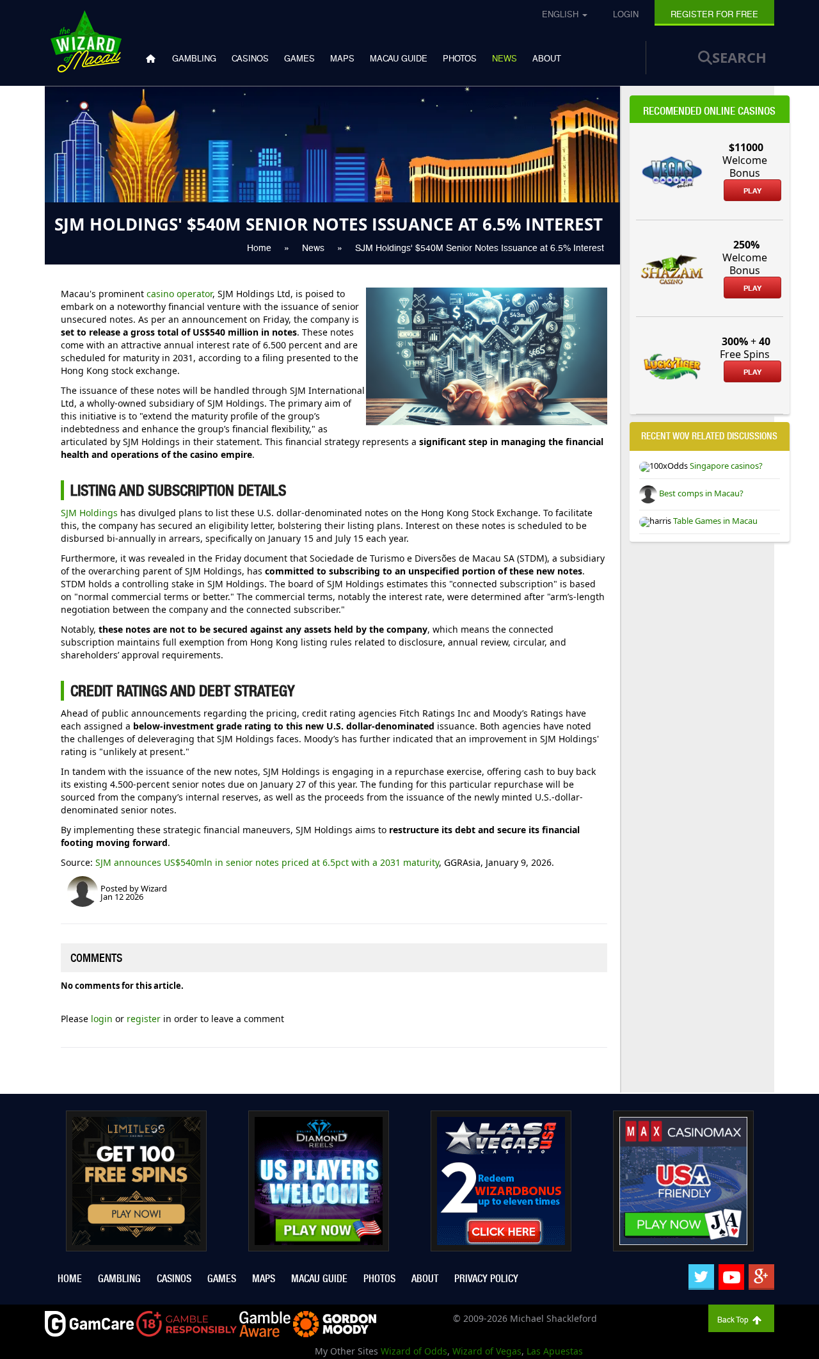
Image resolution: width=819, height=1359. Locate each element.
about (546, 58)
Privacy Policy (486, 1279)
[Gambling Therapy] (334, 1323)
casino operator (179, 294)
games (299, 58)
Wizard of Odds (414, 1351)
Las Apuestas (555, 1351)
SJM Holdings (89, 513)
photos (460, 58)
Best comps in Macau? (700, 493)
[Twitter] (701, 1277)
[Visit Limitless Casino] (136, 1179)
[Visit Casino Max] (683, 1179)
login (103, 1019)
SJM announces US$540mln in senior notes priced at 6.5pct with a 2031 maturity (267, 862)
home (70, 1279)
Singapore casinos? (725, 465)
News (504, 58)
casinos (250, 58)
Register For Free (714, 14)
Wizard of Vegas (486, 1351)
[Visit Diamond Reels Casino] (319, 1179)
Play (752, 190)
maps (342, 58)
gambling (194, 58)
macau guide (398, 58)
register (145, 1019)
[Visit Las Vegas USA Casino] (501, 1179)
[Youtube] (731, 1277)
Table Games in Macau (714, 520)
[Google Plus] (761, 1277)
